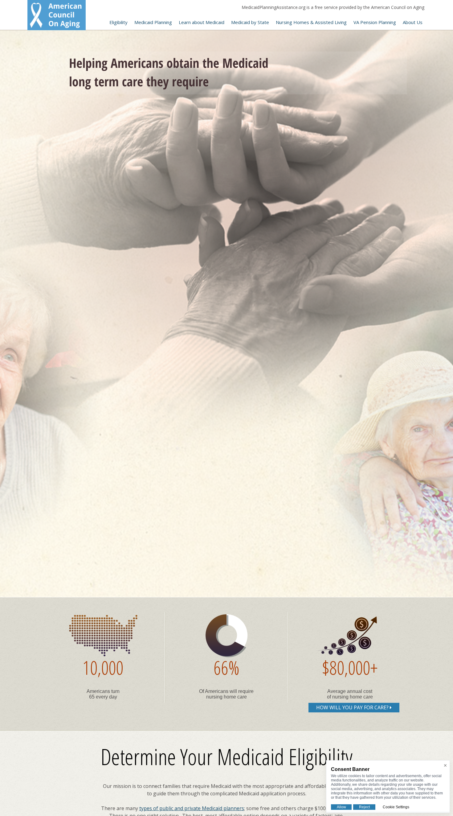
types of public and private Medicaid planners (191, 808)
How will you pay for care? (353, 707)
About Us (412, 22)
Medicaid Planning (153, 22)
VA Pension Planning (374, 22)
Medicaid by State (250, 22)
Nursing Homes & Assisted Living (311, 22)
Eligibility (118, 22)
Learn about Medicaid (201, 22)
